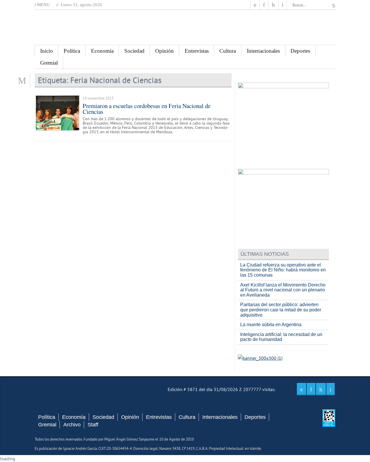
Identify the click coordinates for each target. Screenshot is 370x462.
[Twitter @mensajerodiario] (264, 5)
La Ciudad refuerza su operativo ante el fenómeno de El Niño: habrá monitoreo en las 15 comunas (283, 269)
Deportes (300, 51)
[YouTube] (273, 5)
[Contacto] (282, 5)
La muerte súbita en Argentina (270, 324)
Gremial (49, 63)
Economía (102, 51)
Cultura (227, 51)
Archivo (72, 425)
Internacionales (263, 51)
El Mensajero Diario (185, 27)
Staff (93, 425)
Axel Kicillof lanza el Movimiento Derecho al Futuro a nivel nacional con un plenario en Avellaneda (282, 289)
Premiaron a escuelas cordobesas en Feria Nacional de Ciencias (146, 109)
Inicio (46, 51)
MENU (43, 4)
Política (72, 51)
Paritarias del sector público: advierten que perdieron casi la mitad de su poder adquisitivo (280, 309)
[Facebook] (255, 5)
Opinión (164, 51)
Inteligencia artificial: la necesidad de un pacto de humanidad (281, 337)
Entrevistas (197, 51)
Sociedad (134, 51)
